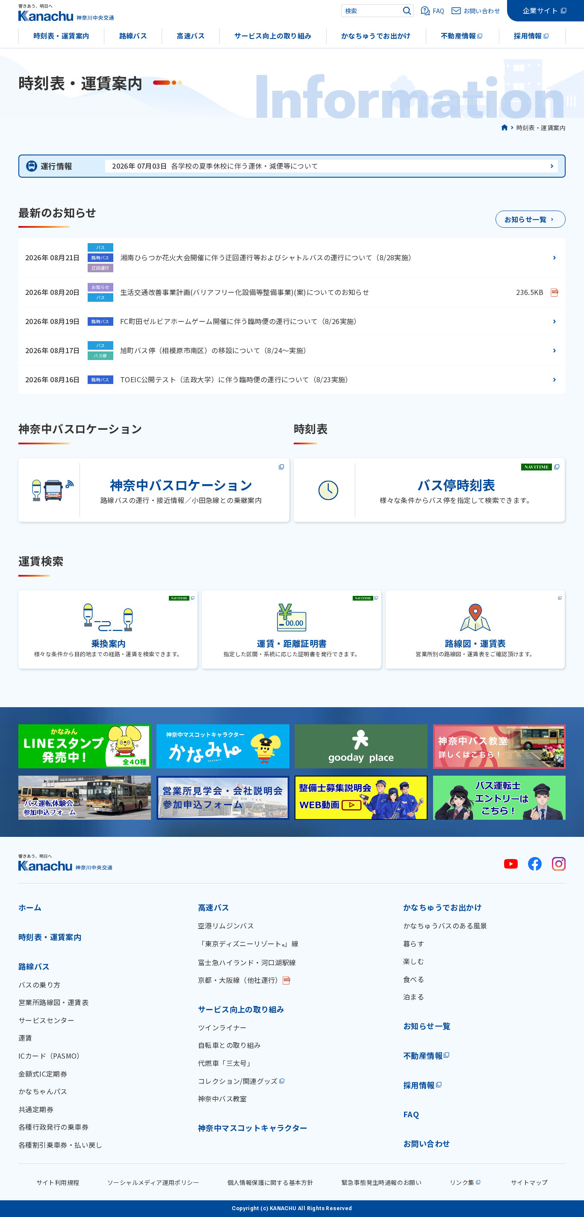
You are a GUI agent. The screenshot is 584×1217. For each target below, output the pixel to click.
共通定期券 (35, 1109)
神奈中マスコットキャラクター (253, 1127)
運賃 (25, 1038)
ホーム (29, 907)
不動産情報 (458, 35)
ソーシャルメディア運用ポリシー (153, 1182)
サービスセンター (46, 1020)
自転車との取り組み (229, 1045)
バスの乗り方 (39, 984)
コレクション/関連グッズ (238, 1081)
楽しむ (413, 961)
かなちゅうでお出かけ (376, 35)
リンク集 (462, 1182)
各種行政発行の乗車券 (53, 1127)
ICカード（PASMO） (51, 1055)
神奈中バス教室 (222, 1098)
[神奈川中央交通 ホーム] (65, 862)
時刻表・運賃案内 (61, 35)
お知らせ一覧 (426, 1025)
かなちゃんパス (43, 1091)
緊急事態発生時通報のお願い (382, 1182)
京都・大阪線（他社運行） (240, 980)
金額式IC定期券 (42, 1073)
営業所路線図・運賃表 (53, 1002)
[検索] (407, 10)
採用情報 (528, 35)
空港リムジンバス (226, 925)
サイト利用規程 (58, 1182)
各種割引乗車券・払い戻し (60, 1145)
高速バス (191, 35)
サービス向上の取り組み (272, 35)
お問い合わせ (426, 1143)
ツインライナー (222, 1027)
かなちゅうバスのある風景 (445, 925)
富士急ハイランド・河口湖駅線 (247, 962)
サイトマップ (529, 1182)
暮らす (413, 943)
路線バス (133, 35)
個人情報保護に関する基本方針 (270, 1182)
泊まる (413, 996)
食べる (413, 979)
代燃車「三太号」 (226, 1063)
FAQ (411, 1113)
